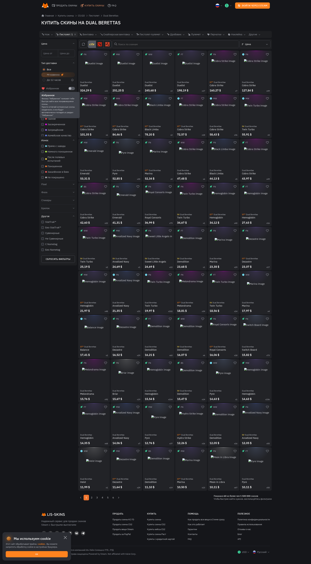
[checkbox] (71, 88)
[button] (58, 44)
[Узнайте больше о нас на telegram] (83, 533)
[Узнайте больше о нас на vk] (76, 533)
